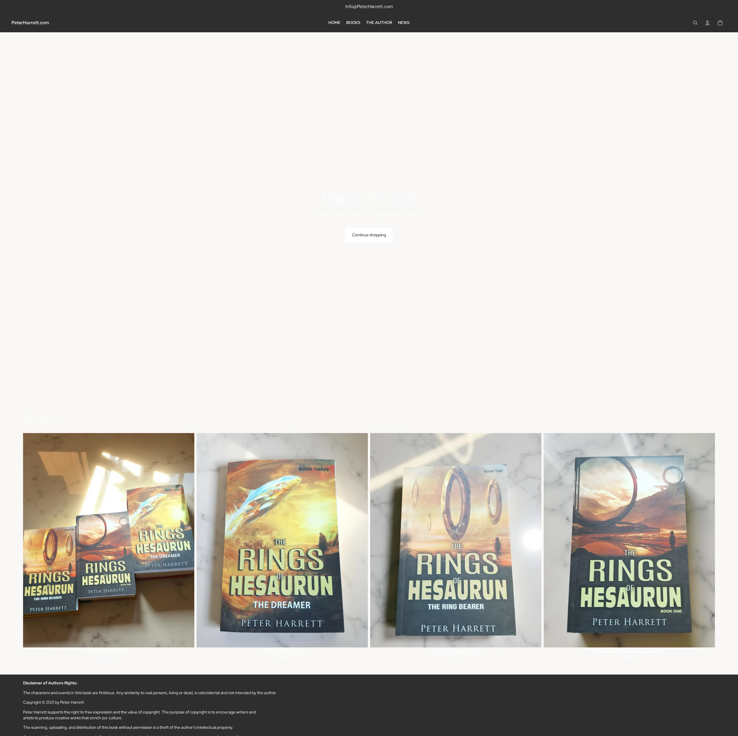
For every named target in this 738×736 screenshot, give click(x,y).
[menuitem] (334, 22)
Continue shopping (369, 234)
